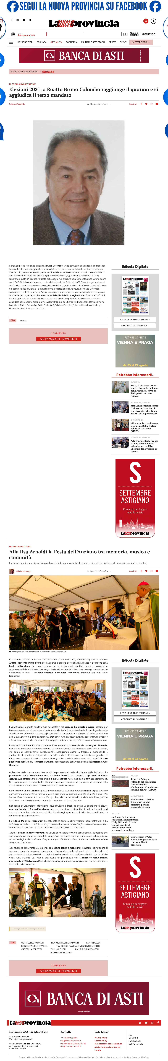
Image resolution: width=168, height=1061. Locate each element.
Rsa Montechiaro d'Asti (65, 943)
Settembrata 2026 (26, 35)
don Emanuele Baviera (34, 946)
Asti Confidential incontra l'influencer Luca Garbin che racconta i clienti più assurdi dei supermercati (144, 409)
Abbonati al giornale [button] (134, 325)
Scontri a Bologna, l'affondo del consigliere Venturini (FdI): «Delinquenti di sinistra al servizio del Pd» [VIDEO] (144, 784)
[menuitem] (24, 42)
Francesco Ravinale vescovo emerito (78, 946)
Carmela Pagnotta (17, 104)
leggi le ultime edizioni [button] (134, 319)
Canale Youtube (26, 20)
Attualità (48, 71)
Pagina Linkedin (32, 20)
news (23, 320)
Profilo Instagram (20, 20)
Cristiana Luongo (23, 571)
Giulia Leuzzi (58, 949)
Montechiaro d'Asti (32, 943)
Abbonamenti (149, 34)
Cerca (145, 21)
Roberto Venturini (61, 952)
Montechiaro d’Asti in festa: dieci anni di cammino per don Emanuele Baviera (142, 803)
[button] (153, 21)
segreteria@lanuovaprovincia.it (73, 1043)
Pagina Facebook (14, 20)
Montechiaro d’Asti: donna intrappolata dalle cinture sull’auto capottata (144, 840)
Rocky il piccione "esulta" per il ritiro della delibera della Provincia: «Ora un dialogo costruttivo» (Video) (144, 390)
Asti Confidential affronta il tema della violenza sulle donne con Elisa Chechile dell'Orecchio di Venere (144, 446)
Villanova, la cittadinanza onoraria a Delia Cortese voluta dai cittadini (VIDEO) (144, 427)
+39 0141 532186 (71, 1038)
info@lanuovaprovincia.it (70, 1041)
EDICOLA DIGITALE (134, 34)
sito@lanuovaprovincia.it (70, 1046)
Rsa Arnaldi (93, 943)
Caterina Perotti (31, 949)
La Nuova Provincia (28, 71)
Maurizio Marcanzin (87, 949)
